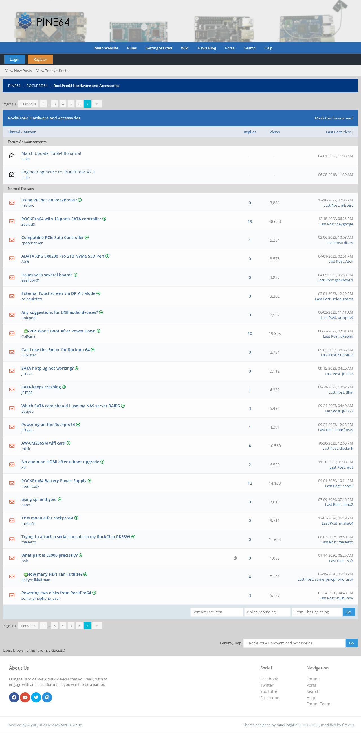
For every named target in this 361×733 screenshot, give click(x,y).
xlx (23, 467)
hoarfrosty (344, 429)
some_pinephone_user (334, 579)
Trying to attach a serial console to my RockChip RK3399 (75, 536)
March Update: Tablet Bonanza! (51, 153)
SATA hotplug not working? (47, 368)
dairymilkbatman (35, 579)
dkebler (346, 336)
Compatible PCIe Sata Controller (52, 237)
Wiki (185, 48)
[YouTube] (25, 697)
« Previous (28, 104)
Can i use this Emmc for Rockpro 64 (55, 349)
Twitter (267, 685)
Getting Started (159, 48)
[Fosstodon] (47, 697)
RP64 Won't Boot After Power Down (61, 331)
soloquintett (31, 298)
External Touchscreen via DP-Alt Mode (58, 293)
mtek (25, 448)
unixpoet (29, 317)
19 (250, 221)
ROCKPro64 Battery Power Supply (54, 480)
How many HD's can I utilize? (54, 574)
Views (275, 131)
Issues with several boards (46, 274)
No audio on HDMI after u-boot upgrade (60, 461)
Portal (230, 48)
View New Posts (18, 70)
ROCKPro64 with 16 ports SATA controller (61, 218)
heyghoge (344, 224)
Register (40, 59)
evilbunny (344, 598)
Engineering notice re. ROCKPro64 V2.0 (58, 172)
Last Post (334, 131)
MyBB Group (71, 724)
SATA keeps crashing (41, 387)
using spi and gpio (39, 499)
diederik (346, 448)
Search (250, 48)
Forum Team (318, 703)
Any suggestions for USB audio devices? (59, 312)
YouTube (268, 691)
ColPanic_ (29, 336)
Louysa (27, 411)
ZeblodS (28, 224)
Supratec (28, 355)
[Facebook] (14, 697)
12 (250, 483)
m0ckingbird (287, 724)
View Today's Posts (52, 70)
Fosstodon (269, 697)
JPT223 (26, 373)
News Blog (207, 48)
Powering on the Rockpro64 (48, 424)
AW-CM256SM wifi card (43, 443)
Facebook (269, 679)
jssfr (24, 560)
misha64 (28, 523)
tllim (349, 392)
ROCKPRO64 (37, 85)
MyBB (32, 724)
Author (29, 131)
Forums (314, 679)
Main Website (106, 48)
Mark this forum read (334, 118)
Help (268, 48)
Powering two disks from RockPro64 (56, 592)
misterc (27, 205)
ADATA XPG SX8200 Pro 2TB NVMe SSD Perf (62, 256)
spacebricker (32, 242)
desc (347, 131)
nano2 (347, 485)
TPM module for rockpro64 (47, 518)
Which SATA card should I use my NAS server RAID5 (70, 405)
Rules (132, 48)
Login (14, 59)
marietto (28, 542)
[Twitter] (36, 697)
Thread (14, 131)
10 (250, 333)
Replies (250, 131)
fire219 (348, 724)
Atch (25, 261)
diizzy (348, 242)
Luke (25, 158)
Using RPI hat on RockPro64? (49, 200)
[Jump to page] (97, 104)
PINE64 (14, 85)
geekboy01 (30, 280)
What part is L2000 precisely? (49, 555)
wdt (350, 467)
